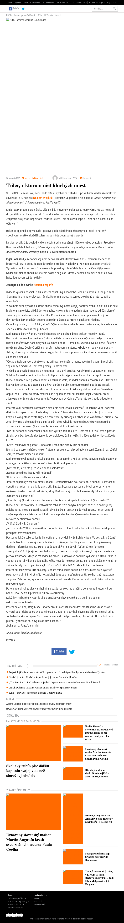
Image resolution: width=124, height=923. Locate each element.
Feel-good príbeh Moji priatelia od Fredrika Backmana (97, 857)
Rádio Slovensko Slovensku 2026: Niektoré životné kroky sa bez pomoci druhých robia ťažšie (99, 732)
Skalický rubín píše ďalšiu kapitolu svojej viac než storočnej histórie (43, 677)
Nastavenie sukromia (16, 907)
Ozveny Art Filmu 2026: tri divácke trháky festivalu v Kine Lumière (39, 709)
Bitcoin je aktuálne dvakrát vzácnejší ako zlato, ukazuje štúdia (97, 773)
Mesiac (115, 665)
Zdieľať (59, 651)
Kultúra (35, 178)
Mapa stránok (39, 904)
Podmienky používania (17, 898)
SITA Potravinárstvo (80, 2)
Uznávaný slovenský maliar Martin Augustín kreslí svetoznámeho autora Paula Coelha (98, 753)
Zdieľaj (16, 8)
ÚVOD (9, 15)
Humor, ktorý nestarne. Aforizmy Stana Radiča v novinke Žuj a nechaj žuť (99, 818)
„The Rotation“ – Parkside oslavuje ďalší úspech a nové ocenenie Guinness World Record (54, 682)
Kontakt (58, 15)
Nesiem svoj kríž (42, 197)
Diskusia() (86, 178)
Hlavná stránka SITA (16, 904)
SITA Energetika (14, 2)
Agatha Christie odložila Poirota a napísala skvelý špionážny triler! (43, 687)
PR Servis (48, 15)
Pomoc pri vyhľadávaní (24, 15)
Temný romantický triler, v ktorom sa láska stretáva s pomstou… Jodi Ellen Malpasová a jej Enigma (99, 877)
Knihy (42, 178)
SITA (39, 15)
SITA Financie (48, 2)
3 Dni (100, 665)
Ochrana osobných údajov (18, 901)
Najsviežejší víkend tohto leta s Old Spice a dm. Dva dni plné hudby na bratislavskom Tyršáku (57, 672)
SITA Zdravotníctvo (32, 2)
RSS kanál (38, 901)
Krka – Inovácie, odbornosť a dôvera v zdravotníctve (35, 692)
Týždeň (107, 665)
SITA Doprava (62, 2)
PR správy (26, 178)
